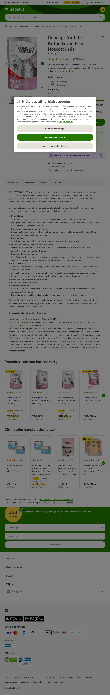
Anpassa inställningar (55, 128)
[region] (55, 124)
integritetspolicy (66, 122)
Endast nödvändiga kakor (55, 146)
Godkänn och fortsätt (55, 137)
